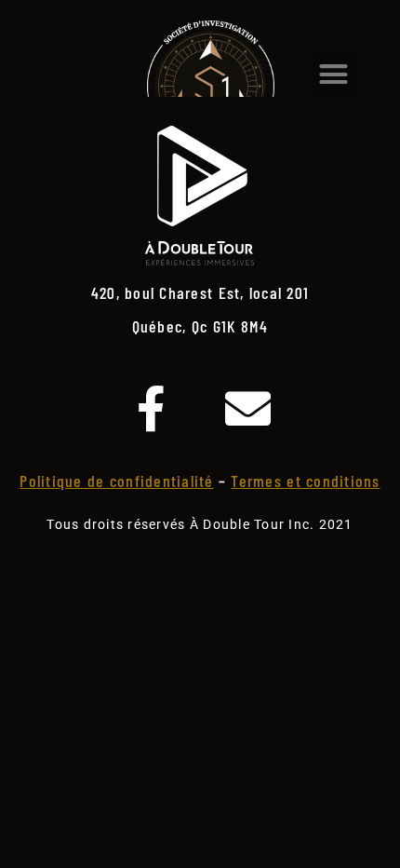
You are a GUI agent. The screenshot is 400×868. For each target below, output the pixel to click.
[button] (334, 73)
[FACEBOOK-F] (151, 408)
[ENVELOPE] (248, 408)
